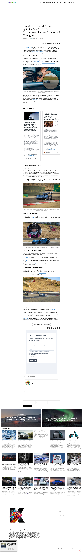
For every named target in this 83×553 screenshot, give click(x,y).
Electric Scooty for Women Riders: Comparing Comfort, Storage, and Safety (73, 442)
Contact (61, 509)
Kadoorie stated (37, 99)
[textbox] (24, 532)
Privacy (60, 511)
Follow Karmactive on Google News (41, 324)
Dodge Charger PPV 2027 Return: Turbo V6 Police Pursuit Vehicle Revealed (11, 545)
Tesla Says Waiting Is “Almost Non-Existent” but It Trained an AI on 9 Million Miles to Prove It (9, 463)
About (60, 503)
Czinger (26, 260)
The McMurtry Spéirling (30, 263)
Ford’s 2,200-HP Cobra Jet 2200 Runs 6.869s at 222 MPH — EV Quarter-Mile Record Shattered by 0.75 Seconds (41, 465)
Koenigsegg (27, 257)
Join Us (60, 505)
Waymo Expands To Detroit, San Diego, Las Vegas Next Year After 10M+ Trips (74, 488)
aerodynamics (42, 273)
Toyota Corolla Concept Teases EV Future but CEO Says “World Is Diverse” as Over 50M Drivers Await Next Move (41, 489)
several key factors (55, 168)
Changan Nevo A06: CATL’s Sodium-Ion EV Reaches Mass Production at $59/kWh (8, 442)
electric (26, 318)
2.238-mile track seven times (48, 63)
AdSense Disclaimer (63, 515)
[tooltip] (48, 43)
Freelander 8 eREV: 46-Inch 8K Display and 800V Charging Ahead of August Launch (57, 442)
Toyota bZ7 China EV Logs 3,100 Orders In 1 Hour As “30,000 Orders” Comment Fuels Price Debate (57, 465)
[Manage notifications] (80, 550)
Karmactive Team (34, 38)
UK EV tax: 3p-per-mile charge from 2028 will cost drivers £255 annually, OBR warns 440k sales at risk (25, 489)
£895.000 (53, 309)
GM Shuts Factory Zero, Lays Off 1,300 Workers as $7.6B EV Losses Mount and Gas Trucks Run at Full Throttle (74, 465)
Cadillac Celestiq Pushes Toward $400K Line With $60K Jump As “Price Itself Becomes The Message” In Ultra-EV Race (57, 489)
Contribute (61, 507)
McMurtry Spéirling (27, 47)
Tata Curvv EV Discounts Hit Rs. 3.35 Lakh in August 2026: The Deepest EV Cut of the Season (25, 442)
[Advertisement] (41, 13)
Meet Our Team (62, 513)
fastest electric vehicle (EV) (38, 51)
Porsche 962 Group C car (38, 61)
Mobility (29, 23)
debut (32, 217)
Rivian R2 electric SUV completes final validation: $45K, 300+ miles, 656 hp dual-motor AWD (9, 488)
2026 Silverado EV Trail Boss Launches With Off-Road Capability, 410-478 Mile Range (40, 431)
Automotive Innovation (29, 376)
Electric (24, 23)
